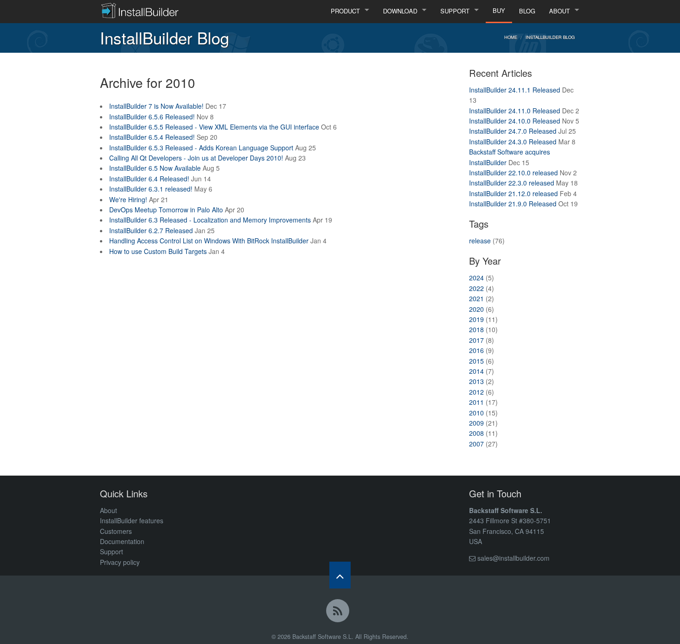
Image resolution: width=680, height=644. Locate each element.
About (108, 510)
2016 (476, 350)
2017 (476, 340)
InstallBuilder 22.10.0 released (513, 172)
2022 (476, 288)
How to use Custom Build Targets (158, 251)
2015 (476, 360)
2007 (476, 443)
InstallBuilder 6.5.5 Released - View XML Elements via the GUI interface (214, 126)
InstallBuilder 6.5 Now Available (155, 168)
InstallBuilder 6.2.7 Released (151, 230)
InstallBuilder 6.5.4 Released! (152, 137)
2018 (476, 329)
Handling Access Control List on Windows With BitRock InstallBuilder (209, 240)
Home (510, 37)
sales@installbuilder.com (513, 558)
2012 (476, 391)
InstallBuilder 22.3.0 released (511, 182)
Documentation (122, 541)
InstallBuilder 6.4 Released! (149, 178)
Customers (116, 531)
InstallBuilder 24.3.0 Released (512, 141)
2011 (476, 402)
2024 (476, 277)
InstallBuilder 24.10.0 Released (514, 120)
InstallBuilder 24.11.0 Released (514, 110)
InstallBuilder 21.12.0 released (513, 193)
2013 (476, 381)
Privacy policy (120, 562)
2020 (476, 309)
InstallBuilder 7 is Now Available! (156, 106)
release (480, 240)
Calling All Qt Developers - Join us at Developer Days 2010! (196, 157)
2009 (476, 422)
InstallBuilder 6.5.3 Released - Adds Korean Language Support (201, 147)
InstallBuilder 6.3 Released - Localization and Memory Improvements (210, 219)
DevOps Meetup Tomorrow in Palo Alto (166, 209)
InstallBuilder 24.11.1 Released (514, 89)
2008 (476, 433)
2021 (476, 298)
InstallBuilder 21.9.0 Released (512, 203)
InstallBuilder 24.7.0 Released (512, 131)
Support (111, 551)
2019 (476, 319)
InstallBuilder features (131, 520)
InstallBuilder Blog (550, 37)
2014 (476, 371)
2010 (476, 412)
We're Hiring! (128, 199)
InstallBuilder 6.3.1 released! (150, 188)
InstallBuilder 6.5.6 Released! (152, 116)
